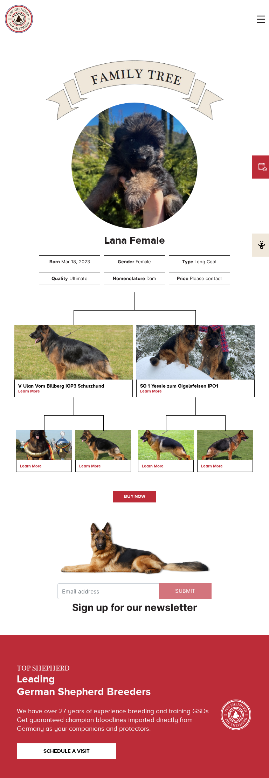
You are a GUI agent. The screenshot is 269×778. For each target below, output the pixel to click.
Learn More (29, 391)
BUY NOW (134, 496)
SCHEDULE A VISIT (66, 751)
